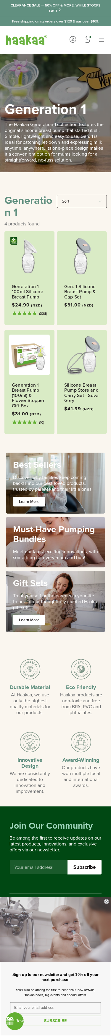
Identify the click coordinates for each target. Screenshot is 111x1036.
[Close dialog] (106, 901)
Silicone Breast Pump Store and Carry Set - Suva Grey (81, 392)
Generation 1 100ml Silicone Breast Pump (27, 292)
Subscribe (84, 867)
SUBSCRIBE (55, 1021)
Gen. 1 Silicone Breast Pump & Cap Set (80, 292)
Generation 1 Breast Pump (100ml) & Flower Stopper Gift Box (28, 395)
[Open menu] (101, 39)
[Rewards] (15, 1021)
